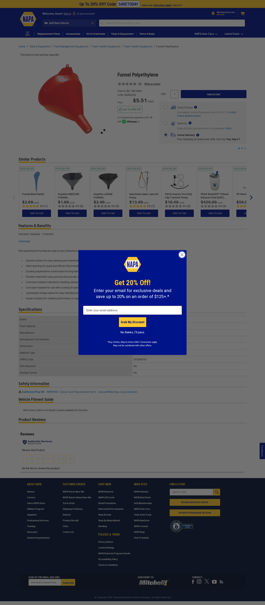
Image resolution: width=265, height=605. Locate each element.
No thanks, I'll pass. (132, 332)
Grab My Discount (132, 322)
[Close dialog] (182, 255)
